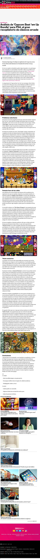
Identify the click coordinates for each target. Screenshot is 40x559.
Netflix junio (29, 0)
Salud (20, 553)
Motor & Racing (17, 551)
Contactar (22, 535)
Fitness (30, 553)
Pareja (17, 553)
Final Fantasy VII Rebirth (15, 0)
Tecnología (26, 2)
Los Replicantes (8, 547)
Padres (14, 553)
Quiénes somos (4, 534)
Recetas (23, 553)
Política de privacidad (16, 534)
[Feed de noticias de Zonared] (14, 531)
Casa (33, 553)
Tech (9, 551)
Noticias (21, 2)
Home (16, 2)
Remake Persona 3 (35, 0)
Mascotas (27, 553)
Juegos (35, 2)
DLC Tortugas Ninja (23, 0)
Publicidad (18, 535)
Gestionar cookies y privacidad (33, 534)
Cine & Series (31, 3)
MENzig (6, 551)
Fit (13, 551)
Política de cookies (23, 534)
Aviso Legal (9, 534)
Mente (36, 553)
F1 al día (21, 551)
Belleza (11, 553)
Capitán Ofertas (14, 547)
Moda (9, 553)
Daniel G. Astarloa (8, 57)
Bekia (6, 553)
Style (11, 551)
